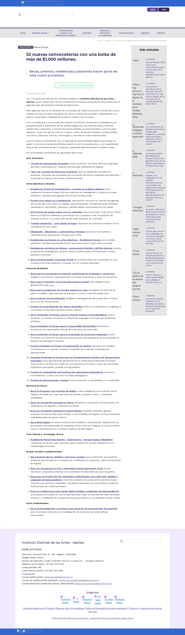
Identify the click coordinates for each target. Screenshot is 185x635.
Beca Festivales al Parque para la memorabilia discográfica (64, 326)
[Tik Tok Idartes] (98, 600)
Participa (86, 33)
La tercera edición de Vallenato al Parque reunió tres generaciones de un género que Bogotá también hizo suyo (155, 159)
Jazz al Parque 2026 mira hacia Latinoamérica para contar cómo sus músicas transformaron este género (155, 69)
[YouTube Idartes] (108, 600)
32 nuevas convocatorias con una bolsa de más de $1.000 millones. (140, 41)
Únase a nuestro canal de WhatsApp (75, 85)
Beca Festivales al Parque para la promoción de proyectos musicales (69, 334)
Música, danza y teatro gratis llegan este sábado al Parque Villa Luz (155, 279)
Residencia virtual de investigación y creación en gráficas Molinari (67, 189)
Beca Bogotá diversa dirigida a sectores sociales (58, 457)
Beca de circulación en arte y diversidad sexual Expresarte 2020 (67, 468)
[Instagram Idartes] (87, 600)
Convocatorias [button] (126, 33)
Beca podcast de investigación (48, 298)
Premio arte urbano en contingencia (51, 200)
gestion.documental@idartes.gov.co (93, 583)
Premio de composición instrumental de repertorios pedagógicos (67, 372)
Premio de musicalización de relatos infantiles (56, 306)
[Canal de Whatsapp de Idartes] (119, 600)
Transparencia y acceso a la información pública (66, 33)
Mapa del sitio (62, 608)
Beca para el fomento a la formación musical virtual (60, 282)
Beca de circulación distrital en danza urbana (56, 411)
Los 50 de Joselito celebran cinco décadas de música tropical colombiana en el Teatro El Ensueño (155, 305)
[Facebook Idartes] (65, 600)
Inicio (22, 33)
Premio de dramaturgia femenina (49, 163)
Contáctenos (28, 574)
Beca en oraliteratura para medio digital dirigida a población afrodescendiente (75, 491)
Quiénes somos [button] (39, 33)
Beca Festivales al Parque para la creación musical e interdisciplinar (69, 315)
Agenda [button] (145, 33)
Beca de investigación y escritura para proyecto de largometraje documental (74, 508)
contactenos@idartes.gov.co (58, 577)
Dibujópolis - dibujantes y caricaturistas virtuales (58, 231)
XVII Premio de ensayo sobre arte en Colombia (56, 212)
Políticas (50, 608)
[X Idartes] (76, 600)
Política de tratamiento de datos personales (106, 608)
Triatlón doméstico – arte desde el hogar (54, 223)
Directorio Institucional (33, 608)
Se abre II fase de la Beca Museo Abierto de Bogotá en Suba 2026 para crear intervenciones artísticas (156, 215)
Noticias (161, 33)
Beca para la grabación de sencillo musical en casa (59, 290)
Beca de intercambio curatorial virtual (52, 259)
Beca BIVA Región (40, 422)
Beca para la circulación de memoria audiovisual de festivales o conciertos (72, 273)
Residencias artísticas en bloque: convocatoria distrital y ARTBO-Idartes (71, 248)
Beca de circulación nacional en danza (52, 402)
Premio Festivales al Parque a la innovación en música (61, 346)
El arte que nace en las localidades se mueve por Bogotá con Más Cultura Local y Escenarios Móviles (155, 237)
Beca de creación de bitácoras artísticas (54, 172)
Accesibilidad (77, 608)
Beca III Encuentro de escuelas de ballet (53, 391)
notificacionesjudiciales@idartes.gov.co (79, 580)
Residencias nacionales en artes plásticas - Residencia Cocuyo (66, 240)
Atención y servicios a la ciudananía (105, 33)
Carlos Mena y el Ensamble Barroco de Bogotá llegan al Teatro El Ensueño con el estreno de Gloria (155, 259)
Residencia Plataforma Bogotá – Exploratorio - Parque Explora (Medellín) (72, 439)
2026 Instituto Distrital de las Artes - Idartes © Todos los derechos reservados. (92, 618)
